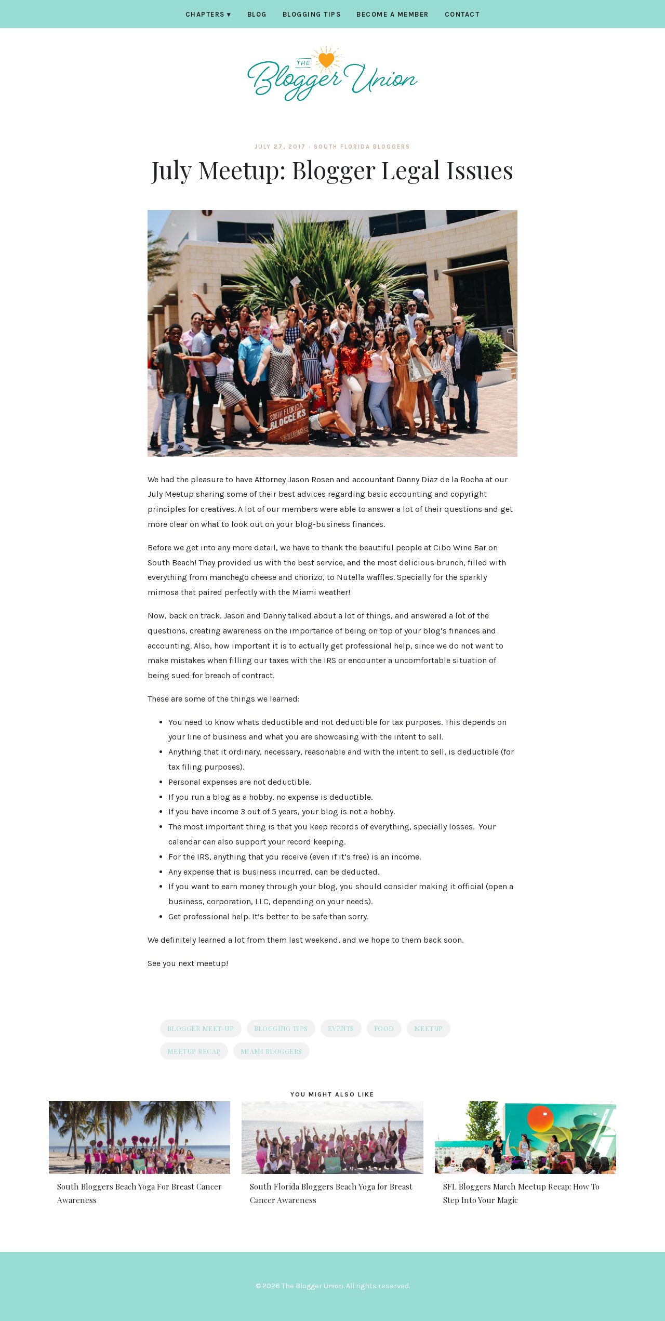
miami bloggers (271, 1051)
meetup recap (194, 1051)
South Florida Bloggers (362, 146)
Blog (257, 14)
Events (341, 1028)
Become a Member (392, 14)
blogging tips (281, 1028)
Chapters (208, 14)
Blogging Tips (312, 14)
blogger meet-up (200, 1028)
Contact (462, 14)
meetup (428, 1028)
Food (384, 1028)
